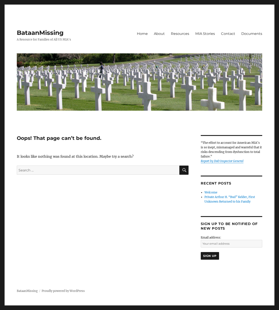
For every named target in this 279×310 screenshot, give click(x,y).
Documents (251, 34)
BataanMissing (40, 32)
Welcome (210, 192)
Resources (180, 34)
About (159, 34)
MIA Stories (205, 34)
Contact (228, 34)
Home (142, 34)
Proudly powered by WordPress (63, 291)
